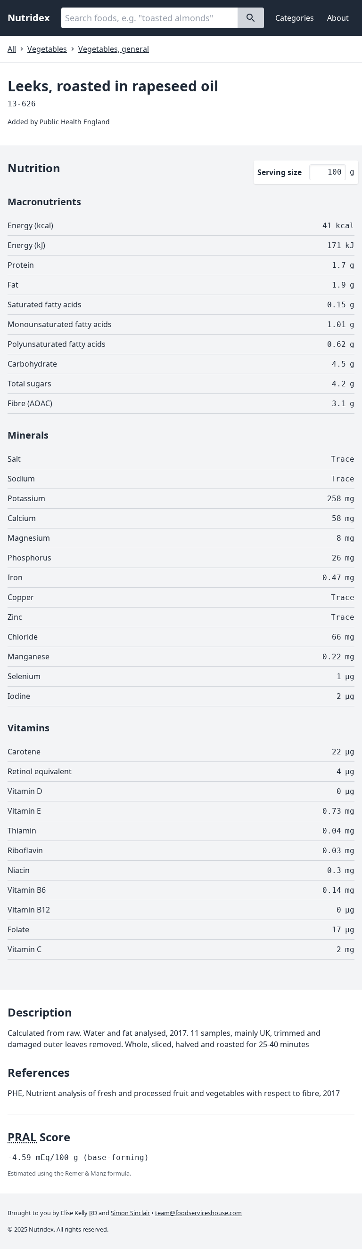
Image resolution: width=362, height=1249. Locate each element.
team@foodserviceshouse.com (198, 1213)
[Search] (251, 18)
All (12, 49)
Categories (294, 18)
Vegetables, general (113, 49)
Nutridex (29, 17)
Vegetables (47, 49)
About (338, 18)
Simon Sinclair (130, 1213)
